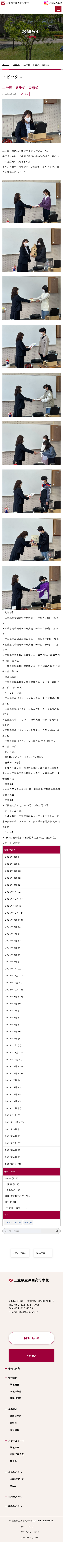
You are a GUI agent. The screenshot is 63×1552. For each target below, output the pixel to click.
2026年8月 (11, 856)
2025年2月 (11, 961)
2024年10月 (12, 989)
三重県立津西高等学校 (31, 1280)
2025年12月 (12, 898)
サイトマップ (27, 1527)
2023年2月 (11, 1108)
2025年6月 (11, 940)
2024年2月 (11, 1038)
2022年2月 (11, 1164)
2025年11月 (11, 906)
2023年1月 (11, 1115)
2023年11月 (11, 1059)
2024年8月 (11, 1003)
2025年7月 (11, 933)
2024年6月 (11, 1017)
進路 (28, 1222)
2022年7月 (11, 1143)
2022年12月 (11, 1122)
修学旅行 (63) (14, 1190)
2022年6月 (11, 1150)
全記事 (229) (12, 1184)
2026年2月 (11, 885)
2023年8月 (11, 1073)
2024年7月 (11, 1010)
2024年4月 (11, 1024)
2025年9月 (11, 919)
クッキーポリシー (29, 1537)
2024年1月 (11, 1045)
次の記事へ (42, 1253)
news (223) (11, 1178)
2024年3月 (11, 1031)
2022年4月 (11, 1157)
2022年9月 (11, 1129)
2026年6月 (11, 864)
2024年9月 (11, 996)
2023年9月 (11, 1066)
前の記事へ (21, 1253)
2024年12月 (12, 975)
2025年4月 (11, 947)
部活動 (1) (10, 1202)
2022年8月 (11, 1136)
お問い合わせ (55, 3)
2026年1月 (11, 891)
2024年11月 (11, 982)
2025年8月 (11, 926)
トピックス (23, 94)
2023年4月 (11, 1094)
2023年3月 (11, 1101)
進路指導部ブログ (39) (17, 1196)
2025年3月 (11, 954)
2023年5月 (11, 1087)
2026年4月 (11, 871)
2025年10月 (12, 912)
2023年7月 (11, 1080)
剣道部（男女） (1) (16, 1208)
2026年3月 (11, 877)
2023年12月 (12, 1052)
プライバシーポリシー (31, 1532)
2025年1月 (11, 968)
